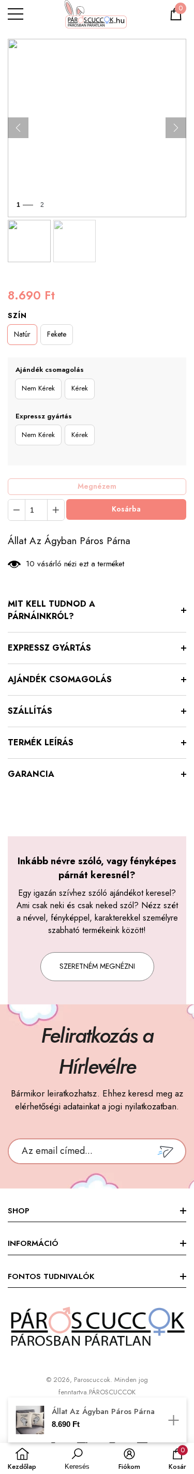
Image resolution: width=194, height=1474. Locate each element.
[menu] (15, 14)
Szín (17, 315)
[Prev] (18, 127)
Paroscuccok (92, 1380)
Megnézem (97, 486)
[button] (176, 14)
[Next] (176, 127)
